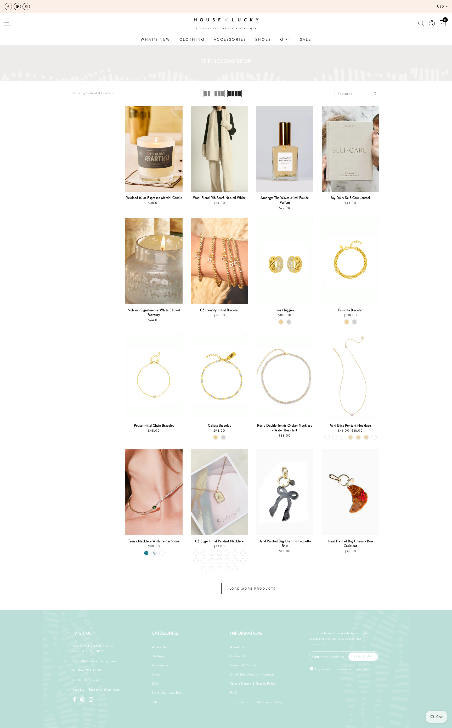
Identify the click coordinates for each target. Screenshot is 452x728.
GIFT (285, 39)
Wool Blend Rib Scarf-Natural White (219, 197)
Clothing (158, 656)
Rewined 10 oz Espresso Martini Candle (154, 197)
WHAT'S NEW (155, 39)
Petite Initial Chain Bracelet (154, 425)
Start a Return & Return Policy (253, 683)
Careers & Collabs (243, 665)
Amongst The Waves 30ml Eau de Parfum (285, 200)
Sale (155, 702)
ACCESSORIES (230, 39)
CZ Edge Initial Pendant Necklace (219, 541)
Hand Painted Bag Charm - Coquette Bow (284, 544)
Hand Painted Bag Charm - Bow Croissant (350, 544)
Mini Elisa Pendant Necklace (350, 425)
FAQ (234, 692)
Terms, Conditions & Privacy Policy (256, 702)
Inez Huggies (284, 310)
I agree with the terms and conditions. (342, 669)
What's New (160, 647)
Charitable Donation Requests (252, 674)
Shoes (156, 674)
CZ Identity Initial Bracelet (219, 310)
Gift (155, 683)
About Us (237, 647)
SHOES (263, 39)
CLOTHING (192, 39)
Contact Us (238, 656)
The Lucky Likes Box (167, 692)
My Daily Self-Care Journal (350, 197)
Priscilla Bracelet (350, 310)
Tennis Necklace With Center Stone (154, 541)
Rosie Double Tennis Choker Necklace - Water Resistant (285, 428)
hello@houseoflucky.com (97, 661)
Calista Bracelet (219, 425)
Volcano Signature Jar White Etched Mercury (154, 313)
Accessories (160, 665)
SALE (305, 39)
